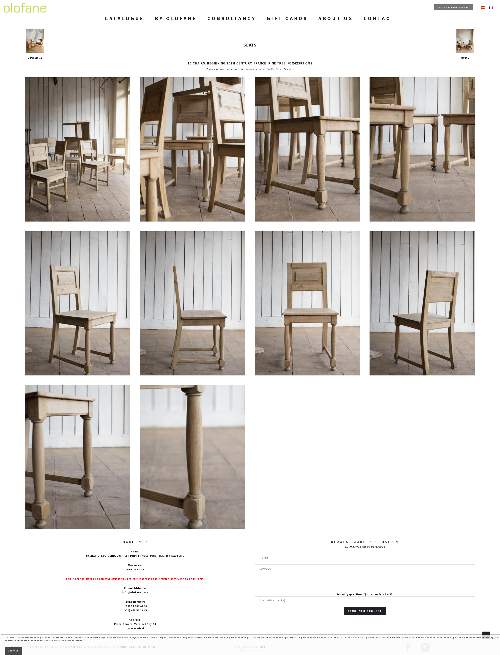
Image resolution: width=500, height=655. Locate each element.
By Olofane (176, 18)
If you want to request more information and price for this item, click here (250, 69)
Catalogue (124, 18)
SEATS (250, 45)
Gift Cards (287, 18)
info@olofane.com (135, 592)
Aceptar (13, 651)
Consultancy (231, 18)
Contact (379, 18)
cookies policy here (454, 637)
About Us (335, 18)
